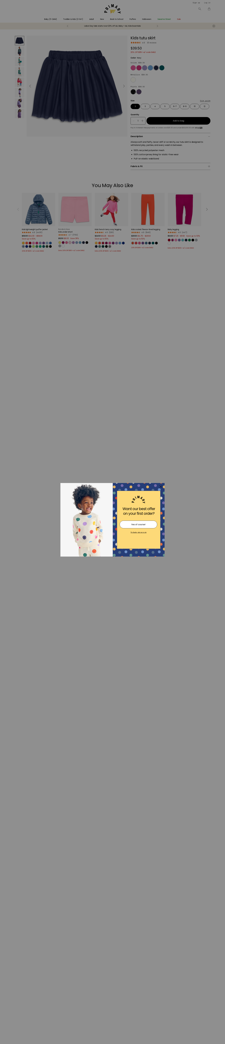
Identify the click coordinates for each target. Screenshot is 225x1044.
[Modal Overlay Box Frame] (112, 522)
